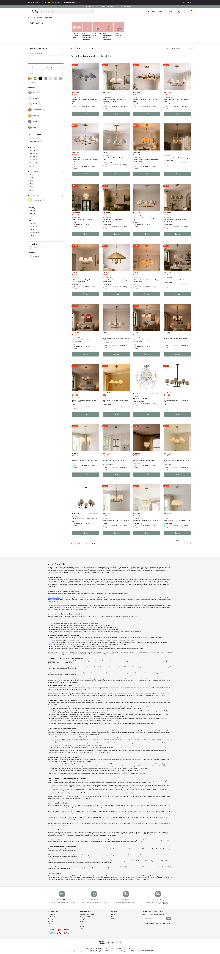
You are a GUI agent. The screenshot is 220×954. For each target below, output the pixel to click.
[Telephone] (179, 11)
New (170, 12)
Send (168, 918)
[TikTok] (108, 942)
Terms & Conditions (86, 916)
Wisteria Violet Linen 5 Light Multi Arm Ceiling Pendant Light (114, 100)
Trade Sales (83, 921)
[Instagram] (117, 942)
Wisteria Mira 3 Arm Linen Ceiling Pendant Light (176, 100)
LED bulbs (51, 661)
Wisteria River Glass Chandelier (82, 220)
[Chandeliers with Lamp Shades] (77, 27)
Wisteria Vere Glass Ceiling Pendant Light (176, 158)
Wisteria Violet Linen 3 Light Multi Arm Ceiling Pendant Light (83, 280)
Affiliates (113, 919)
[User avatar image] (185, 11)
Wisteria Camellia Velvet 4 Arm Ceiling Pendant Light (115, 280)
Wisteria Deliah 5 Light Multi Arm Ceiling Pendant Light (145, 160)
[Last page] (190, 542)
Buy (87, 114)
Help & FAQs (51, 914)
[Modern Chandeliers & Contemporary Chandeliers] (87, 27)
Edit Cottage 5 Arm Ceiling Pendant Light (85, 519)
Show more (31, 82)
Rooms (161, 12)
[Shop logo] (35, 11)
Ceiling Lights (38, 17)
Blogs (112, 916)
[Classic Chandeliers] (119, 27)
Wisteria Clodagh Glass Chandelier (144, 460)
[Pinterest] (121, 942)
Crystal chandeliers (54, 598)
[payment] (63, 929)
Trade (183, 2)
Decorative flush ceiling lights (59, 785)
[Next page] (187, 542)
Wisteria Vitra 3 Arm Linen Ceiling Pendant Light (116, 339)
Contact (189, 2)
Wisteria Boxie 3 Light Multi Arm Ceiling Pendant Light (145, 341)
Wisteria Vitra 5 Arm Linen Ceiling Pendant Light (146, 219)
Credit (81, 928)
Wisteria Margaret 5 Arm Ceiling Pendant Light (176, 461)
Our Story (114, 914)
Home (29, 17)
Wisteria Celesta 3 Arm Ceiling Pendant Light (115, 158)
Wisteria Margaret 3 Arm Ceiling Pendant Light (115, 401)
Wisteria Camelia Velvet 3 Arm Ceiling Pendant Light (175, 220)
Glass (52, 642)
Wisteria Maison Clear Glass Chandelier (145, 520)
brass (119, 644)
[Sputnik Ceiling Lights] (98, 27)
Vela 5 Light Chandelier (140, 398)
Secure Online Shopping (87, 914)
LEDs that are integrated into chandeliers (113, 688)
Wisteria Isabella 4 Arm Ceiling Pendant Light (145, 100)
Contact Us (51, 916)
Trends (82, 926)
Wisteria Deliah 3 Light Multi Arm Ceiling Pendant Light (145, 280)
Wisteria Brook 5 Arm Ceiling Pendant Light (116, 520)
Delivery (50, 919)
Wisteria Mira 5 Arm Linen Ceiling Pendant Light (85, 160)
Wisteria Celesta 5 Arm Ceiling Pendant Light (84, 100)
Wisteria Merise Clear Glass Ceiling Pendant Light (113, 220)
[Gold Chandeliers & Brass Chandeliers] (108, 27)
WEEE (49, 924)
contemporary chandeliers (60, 606)
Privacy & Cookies (85, 919)
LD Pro (81, 924)
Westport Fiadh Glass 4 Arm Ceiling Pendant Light (114, 461)
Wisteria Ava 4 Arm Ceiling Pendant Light (85, 460)
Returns (50, 921)
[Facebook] (112, 942)
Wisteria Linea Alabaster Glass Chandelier (177, 280)
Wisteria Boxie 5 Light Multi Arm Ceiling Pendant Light (84, 341)
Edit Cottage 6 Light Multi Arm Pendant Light (176, 401)
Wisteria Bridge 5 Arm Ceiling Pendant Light (177, 520)
